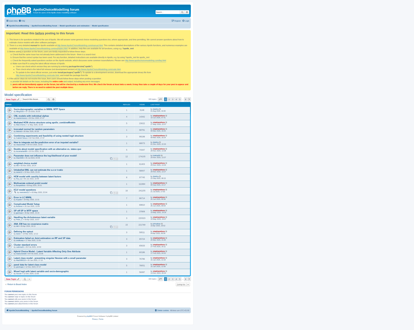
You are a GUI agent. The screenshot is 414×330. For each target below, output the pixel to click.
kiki (17, 165)
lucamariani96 (21, 151)
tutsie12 (19, 172)
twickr (18, 234)
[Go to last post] (160, 109)
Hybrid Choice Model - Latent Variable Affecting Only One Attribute (47, 251)
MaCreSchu (21, 125)
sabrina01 (20, 247)
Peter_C (19, 219)
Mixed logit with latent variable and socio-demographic (41, 271)
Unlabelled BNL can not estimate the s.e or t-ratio (38, 170)
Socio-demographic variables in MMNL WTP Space (39, 109)
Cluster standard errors (25, 245)
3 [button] (172, 99)
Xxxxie (19, 274)
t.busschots (20, 145)
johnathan (157, 224)
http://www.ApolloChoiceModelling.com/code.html (99, 69)
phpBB (89, 316)
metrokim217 (25, 192)
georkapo (20, 267)
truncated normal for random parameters (34, 129)
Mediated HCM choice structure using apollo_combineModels (44, 122)
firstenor (19, 206)
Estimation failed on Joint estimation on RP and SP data (42, 238)
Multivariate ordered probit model (30, 183)
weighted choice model (25, 163)
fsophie (19, 200)
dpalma (156, 109)
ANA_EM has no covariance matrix (31, 224)
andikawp (20, 240)
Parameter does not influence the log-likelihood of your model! (45, 155)
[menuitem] (22, 21)
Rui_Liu (19, 179)
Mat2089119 (21, 260)
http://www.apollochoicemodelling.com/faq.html (145, 60)
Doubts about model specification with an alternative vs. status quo (47, 149)
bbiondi (19, 131)
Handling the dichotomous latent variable (34, 217)
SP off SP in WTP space (26, 210)
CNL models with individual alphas (31, 116)
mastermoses (21, 118)
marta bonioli (21, 254)
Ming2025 (20, 111)
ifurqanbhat (20, 185)
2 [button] (169, 99)
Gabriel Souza (21, 138)
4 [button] (176, 99)
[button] (160, 99)
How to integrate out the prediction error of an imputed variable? (46, 142)
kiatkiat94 (156, 155)
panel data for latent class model (30, 265)
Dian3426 (20, 158)
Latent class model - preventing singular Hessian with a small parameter (50, 258)
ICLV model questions (25, 190)
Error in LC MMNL (23, 197)
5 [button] (179, 99)
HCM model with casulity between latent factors (37, 176)
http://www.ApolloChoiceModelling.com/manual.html (80, 45)
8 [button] (185, 99)
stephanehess (159, 116)
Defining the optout (23, 231)
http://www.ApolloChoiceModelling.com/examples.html (44, 48)
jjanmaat (19, 213)
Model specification (18, 95)
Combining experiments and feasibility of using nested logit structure (48, 136)
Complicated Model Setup (27, 204)
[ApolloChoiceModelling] (19, 10)
